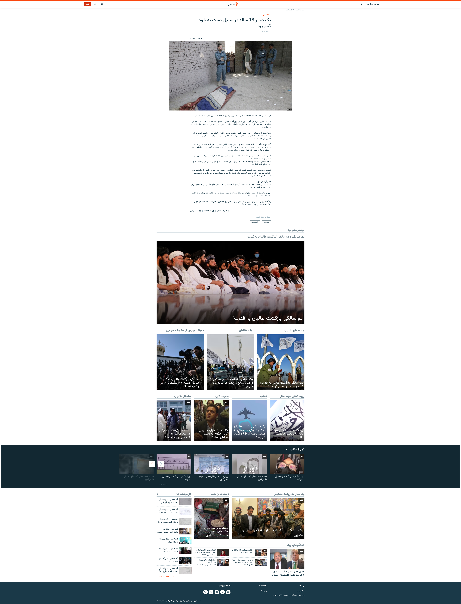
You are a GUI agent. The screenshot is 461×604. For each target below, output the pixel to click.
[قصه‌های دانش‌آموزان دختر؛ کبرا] (185, 560)
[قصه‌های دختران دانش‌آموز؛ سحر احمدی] (185, 531)
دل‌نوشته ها (183, 494)
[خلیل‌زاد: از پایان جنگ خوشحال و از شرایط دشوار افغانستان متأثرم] (287, 559)
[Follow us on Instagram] (211, 592)
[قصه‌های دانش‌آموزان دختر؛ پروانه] (185, 540)
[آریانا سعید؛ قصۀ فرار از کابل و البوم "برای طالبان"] (261, 552)
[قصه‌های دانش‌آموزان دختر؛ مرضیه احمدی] (185, 550)
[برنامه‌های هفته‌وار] (95, 4)
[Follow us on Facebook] (228, 592)
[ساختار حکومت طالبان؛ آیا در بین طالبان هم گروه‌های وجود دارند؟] (174, 420)
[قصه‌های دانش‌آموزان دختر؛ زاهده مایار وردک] (185, 521)
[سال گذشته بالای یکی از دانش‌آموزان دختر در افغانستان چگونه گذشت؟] (223, 562)
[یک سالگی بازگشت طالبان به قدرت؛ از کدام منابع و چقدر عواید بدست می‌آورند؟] (230, 362)
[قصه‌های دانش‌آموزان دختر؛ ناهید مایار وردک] (185, 570)
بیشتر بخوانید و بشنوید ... (165, 576)
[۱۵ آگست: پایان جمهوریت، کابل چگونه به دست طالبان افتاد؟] (211, 420)
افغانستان (267, 14)
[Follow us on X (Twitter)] (222, 592)
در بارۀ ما (264, 591)
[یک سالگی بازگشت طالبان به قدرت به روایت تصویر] (268, 518)
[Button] (196, 38)
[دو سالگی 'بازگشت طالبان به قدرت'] (230, 282)
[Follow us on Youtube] (217, 592)
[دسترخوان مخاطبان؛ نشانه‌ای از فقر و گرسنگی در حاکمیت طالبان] (211, 518)
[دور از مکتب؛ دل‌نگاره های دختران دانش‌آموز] (287, 464)
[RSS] (205, 592)
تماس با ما (300, 591)
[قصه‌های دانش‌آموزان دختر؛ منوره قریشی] (185, 501)
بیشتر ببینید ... (161, 484)
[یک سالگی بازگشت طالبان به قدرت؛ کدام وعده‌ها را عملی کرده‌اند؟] (280, 362)
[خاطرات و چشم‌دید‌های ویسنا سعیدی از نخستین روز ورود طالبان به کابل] (261, 562)
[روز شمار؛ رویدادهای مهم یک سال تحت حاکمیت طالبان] (287, 420)
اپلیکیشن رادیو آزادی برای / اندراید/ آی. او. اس (288, 595)
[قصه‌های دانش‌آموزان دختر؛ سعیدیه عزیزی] (185, 511)
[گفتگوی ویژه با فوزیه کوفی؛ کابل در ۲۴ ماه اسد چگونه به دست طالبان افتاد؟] (223, 552)
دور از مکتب (297, 449)
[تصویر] (102, 4)
